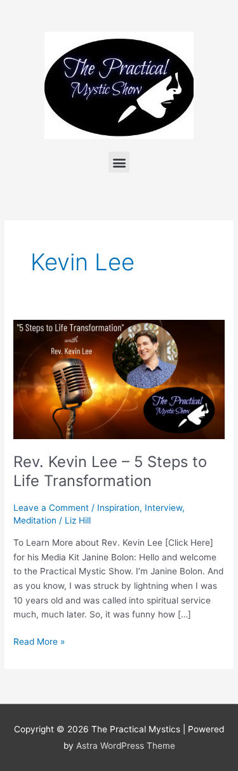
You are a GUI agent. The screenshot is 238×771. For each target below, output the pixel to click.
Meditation (34, 520)
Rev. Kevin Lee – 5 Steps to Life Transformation (110, 471)
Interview (163, 508)
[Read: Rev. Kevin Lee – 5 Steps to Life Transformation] (119, 379)
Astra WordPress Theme (125, 746)
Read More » (39, 641)
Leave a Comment (51, 508)
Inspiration (118, 508)
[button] (119, 162)
